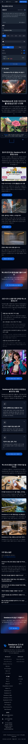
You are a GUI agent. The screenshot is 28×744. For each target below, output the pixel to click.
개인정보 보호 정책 (6, 739)
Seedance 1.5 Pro (7, 697)
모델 (3, 28)
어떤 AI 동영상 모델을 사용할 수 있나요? (12, 590)
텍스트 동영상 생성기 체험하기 (14, 378)
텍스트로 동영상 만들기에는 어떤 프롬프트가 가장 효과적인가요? (13, 580)
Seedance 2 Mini (8, 695)
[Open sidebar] (2, 2)
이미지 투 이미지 (20, 661)
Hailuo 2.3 (7, 688)
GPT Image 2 (7, 704)
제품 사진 (7, 671)
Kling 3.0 (7, 683)
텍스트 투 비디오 (8, 659)
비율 (3, 33)
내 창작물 (20, 679)
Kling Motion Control (8, 686)
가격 (20, 681)
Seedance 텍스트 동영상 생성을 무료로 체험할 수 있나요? (13, 586)
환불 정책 (14, 739)
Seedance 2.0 (7, 690)
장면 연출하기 (6, 226)
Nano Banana (7, 709)
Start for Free (23, 1)
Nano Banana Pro (7, 707)
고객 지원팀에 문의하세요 (9, 557)
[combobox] (9, 2)
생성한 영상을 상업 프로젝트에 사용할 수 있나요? (13, 595)
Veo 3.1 (7, 681)
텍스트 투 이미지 (20, 659)
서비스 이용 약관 (22, 739)
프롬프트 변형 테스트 (8, 258)
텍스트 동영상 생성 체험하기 (15, 285)
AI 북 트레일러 (7, 668)
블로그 (20, 683)
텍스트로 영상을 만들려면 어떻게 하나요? (12, 575)
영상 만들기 (15, 628)
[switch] (24, 9)
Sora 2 (7, 679)
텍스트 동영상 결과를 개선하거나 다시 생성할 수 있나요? (13, 601)
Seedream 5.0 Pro (7, 700)
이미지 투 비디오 (8, 661)
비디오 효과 (7, 673)
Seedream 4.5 (7, 702)
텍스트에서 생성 (7, 194)
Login (16, 1)
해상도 (3, 44)
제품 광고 (7, 666)
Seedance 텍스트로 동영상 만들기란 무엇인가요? (13, 562)
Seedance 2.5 (7, 693)
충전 (23, 57)
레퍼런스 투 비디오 (7, 664)
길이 (3, 38)
